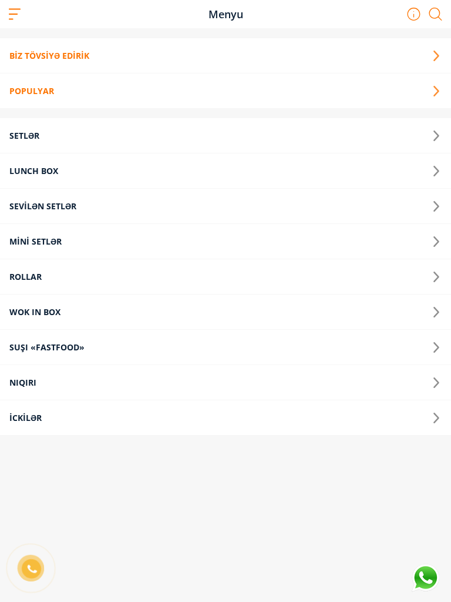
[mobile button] (15, 14)
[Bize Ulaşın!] (425, 578)
